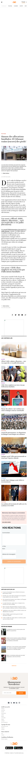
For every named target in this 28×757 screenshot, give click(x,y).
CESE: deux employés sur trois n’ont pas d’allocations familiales (13, 269)
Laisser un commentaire (14, 561)
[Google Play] (18, 747)
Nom (3, 548)
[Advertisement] (14, 69)
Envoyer (21, 692)
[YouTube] (14, 703)
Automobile (3, 717)
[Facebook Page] (8, 703)
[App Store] (9, 747)
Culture (2, 714)
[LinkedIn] (16, 703)
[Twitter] (11, 703)
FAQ (2, 733)
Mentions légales (4, 739)
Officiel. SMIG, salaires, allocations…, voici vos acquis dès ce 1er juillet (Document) (12, 221)
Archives (2, 729)
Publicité (2, 727)
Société (2, 711)
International (3, 713)
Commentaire (6, 532)
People (2, 719)
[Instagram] (19, 703)
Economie (3, 710)
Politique (3, 133)
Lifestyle (2, 720)
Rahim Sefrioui (6, 173)
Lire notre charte (6, 522)
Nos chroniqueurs (4, 722)
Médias (2, 716)
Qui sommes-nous (4, 726)
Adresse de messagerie (8, 554)
